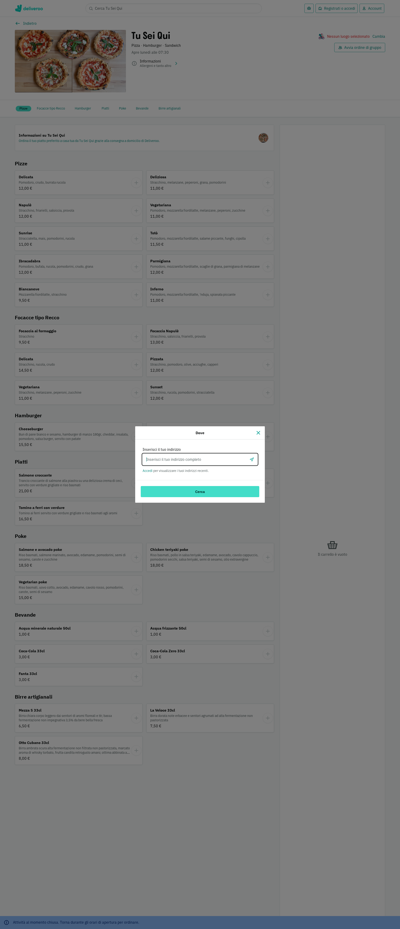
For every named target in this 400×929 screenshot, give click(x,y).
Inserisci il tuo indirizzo (162, 449)
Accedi (148, 471)
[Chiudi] (258, 433)
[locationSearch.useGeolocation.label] (252, 459)
